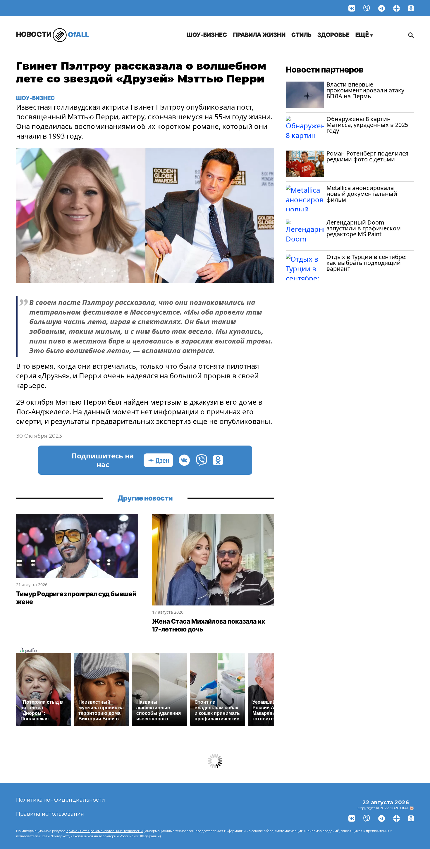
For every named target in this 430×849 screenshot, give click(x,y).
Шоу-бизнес (207, 34)
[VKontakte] (351, 8)
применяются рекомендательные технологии (104, 831)
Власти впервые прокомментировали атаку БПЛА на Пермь (365, 90)
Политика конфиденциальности (60, 800)
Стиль (301, 34)
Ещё (362, 34)
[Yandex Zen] (396, 8)
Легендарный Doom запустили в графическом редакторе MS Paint (363, 228)
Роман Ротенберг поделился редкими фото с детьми (367, 156)
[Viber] (366, 8)
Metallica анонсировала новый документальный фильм (361, 193)
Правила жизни (259, 34)
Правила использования (50, 814)
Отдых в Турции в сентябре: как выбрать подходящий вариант (366, 262)
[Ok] (411, 8)
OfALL (52, 34)
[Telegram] (381, 8)
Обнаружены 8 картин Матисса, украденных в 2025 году (367, 124)
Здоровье (333, 34)
